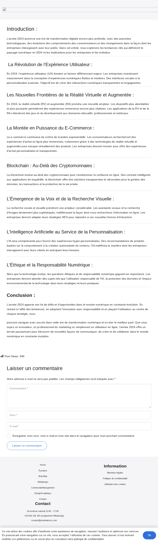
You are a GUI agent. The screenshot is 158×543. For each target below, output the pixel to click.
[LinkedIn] (46, 527)
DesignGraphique (42, 493)
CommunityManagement (43, 488)
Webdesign (43, 482)
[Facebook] (34, 527)
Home (43, 465)
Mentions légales (115, 473)
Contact (43, 499)
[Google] (51, 527)
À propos (43, 470)
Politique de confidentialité (115, 478)
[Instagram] (40, 527)
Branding (43, 476)
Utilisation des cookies (115, 484)
